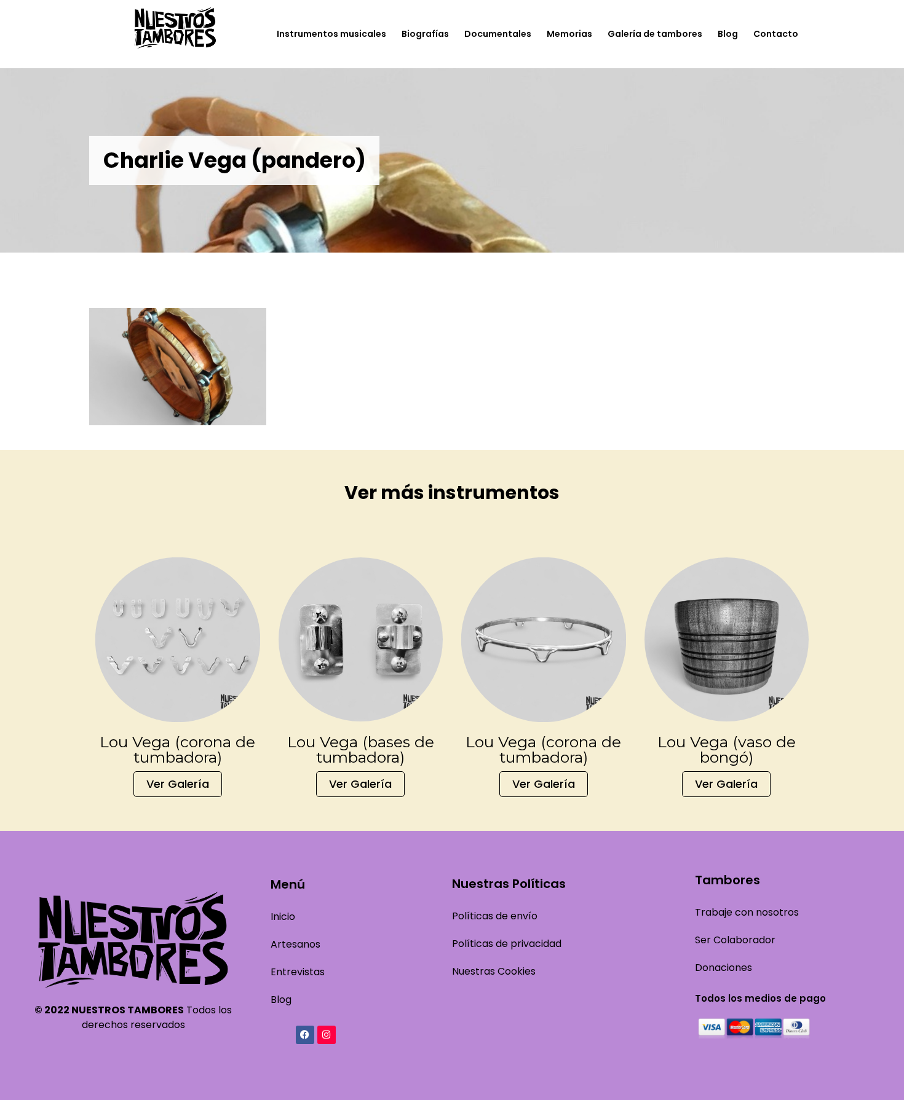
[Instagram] (326, 1035)
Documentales (497, 34)
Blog (728, 34)
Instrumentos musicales (331, 34)
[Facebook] (305, 1035)
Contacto (775, 34)
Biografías (425, 34)
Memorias (569, 34)
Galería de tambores (655, 34)
